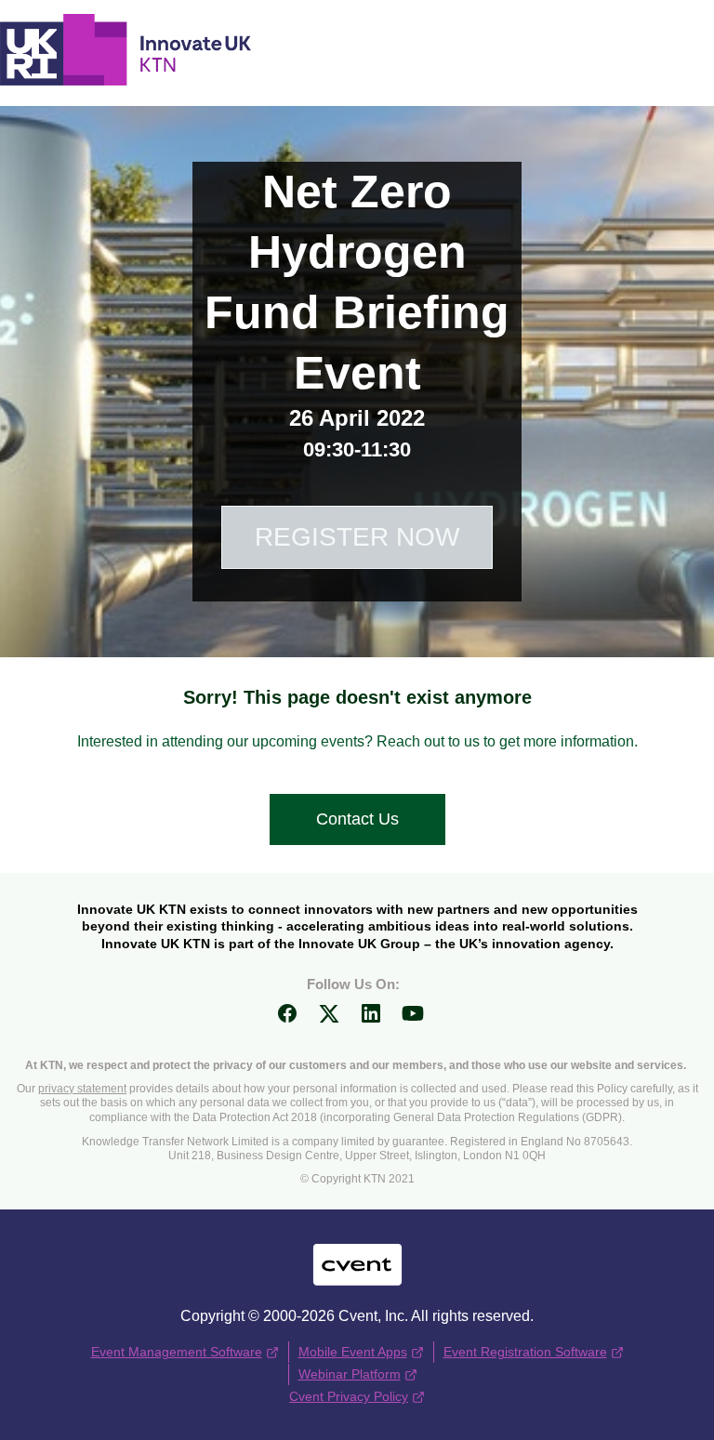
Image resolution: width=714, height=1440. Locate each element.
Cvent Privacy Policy (348, 1396)
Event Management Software (176, 1351)
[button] (294, 1019)
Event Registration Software (525, 1351)
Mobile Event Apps (352, 1351)
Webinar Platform (349, 1374)
